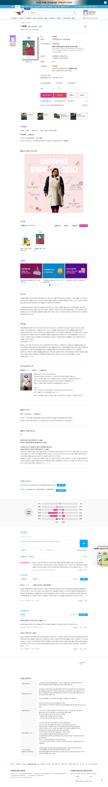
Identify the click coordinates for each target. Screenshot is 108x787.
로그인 (76, 6)
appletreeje (35, 570)
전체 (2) (31, 556)
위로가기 (102, 780)
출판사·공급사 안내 (74, 764)
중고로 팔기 (70, 101)
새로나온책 (40, 18)
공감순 (75, 579)
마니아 (22, 489)
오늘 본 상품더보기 (82, 663)
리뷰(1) (61, 77)
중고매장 (50, 6)
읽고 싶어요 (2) (30, 489)
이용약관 (24, 764)
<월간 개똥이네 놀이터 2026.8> (41, 418)
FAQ (91, 776)
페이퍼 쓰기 (83, 614)
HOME (12, 6)
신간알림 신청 (30, 134)
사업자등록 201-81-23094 (26, 773)
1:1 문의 (77, 776)
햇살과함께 (23, 627)
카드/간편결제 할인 (45, 83)
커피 (67, 6)
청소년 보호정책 (41, 764)
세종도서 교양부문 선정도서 (55, 140)
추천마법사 (28, 18)
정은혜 (22, 29)
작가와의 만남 (66, 18)
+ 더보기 (26, 646)
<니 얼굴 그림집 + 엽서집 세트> (56, 395)
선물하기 (71, 95)
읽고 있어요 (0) (41, 489)
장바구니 (95, 6)
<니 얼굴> (68, 395)
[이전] (22, 47)
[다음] (35, 47)
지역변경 (69, 70)
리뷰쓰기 (84, 579)
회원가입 (80, 6)
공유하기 (85, 26)
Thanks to (80, 570)
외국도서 (32, 6)
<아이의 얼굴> (29, 418)
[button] (81, 183)
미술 (37, 138)
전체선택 (66, 225)
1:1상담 (60, 682)
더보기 (57, 392)
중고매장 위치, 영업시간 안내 (85, 781)
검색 (74, 13)
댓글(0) (37, 600)
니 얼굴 (40, 26)
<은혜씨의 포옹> (43, 395)
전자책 (22, 6)
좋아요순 (73, 614)
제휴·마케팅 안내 (56, 764)
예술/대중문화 (30, 138)
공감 (86, 570)
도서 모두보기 (27, 414)
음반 (59, 6)
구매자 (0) (23, 579)
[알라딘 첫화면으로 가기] (19, 12)
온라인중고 (44, 6)
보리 (30, 29)
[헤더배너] (90, 12)
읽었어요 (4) (50, 489)
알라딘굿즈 (37, 6)
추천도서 (59, 18)
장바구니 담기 (47, 95)
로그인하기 (61, 485)
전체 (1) (35, 579)
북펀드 (73, 18)
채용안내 (18, 764)
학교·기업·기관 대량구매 (91, 764)
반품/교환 (66, 682)
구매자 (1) (23, 556)
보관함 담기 (75, 225)
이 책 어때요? (61, 490)
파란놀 (21, 600)
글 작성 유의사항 (81, 550)
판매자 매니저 (64, 764)
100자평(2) (55, 77)
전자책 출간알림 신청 (46, 101)
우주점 (55, 6)
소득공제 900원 (71, 83)
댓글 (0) (52, 570)
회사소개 (13, 764)
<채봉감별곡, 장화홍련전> (58, 418)
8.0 (50, 77)
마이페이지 (84, 6)
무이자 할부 (59, 83)
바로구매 (59, 95)
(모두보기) (80, 395)
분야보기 (15, 18)
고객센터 (90, 6)
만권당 (27, 6)
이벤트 (45, 18)
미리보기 (30, 62)
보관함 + (82, 95)
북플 (84, 18)
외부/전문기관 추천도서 (39, 140)
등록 (84, 543)
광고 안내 (82, 764)
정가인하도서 (52, 18)
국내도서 (18, 6)
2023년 (66, 140)
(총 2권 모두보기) (30, 225)
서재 (88, 18)
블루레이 (63, 6)
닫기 (105, 2)
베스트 (34, 18)
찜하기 (85, 627)
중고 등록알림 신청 (59, 101)
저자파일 (34, 370)
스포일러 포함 (50, 550)
